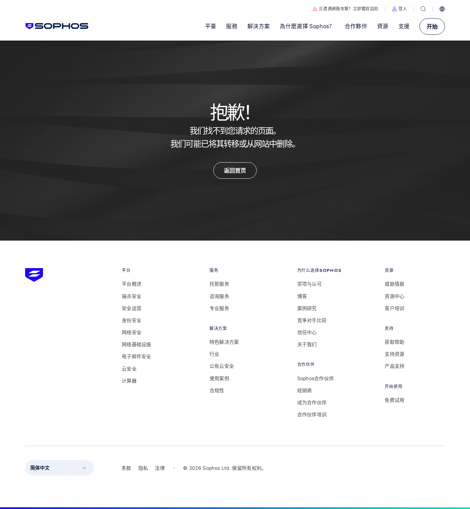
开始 (432, 26)
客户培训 (394, 308)
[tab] (152, 270)
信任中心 (307, 332)
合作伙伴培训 (312, 414)
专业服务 (219, 308)
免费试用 (394, 400)
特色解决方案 (224, 342)
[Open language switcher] (442, 9)
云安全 (129, 369)
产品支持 (394, 366)
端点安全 (131, 296)
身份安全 (131, 320)
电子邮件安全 (136, 356)
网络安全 (131, 332)
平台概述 (131, 284)
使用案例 (219, 378)
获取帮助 (394, 342)
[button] (399, 9)
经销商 (304, 390)
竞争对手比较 (312, 320)
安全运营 (131, 308)
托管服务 (219, 284)
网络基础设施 (136, 344)
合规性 (217, 390)
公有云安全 (222, 366)
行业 (215, 354)
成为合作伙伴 (312, 402)
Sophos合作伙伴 (315, 378)
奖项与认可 (309, 284)
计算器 (129, 381)
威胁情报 (394, 284)
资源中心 (394, 296)
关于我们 (307, 344)
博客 (302, 296)
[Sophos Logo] (57, 26)
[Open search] (423, 9)
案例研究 (307, 308)
